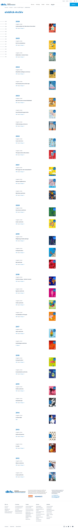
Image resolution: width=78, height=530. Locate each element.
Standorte (6, 507)
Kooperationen (28, 519)
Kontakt (67, 1)
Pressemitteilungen (50, 506)
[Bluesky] (68, 526)
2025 (8, 23)
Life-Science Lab (38, 519)
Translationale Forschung (29, 510)
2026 (8, 21)
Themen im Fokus (49, 513)
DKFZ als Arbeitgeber (39, 507)
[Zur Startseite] (8, 4)
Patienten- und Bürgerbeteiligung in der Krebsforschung (29, 513)
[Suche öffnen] (76, 1)
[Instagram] (64, 526)
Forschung (17, 504)
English (64, 1)
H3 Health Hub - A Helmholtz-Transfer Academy (29, 516)
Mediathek (48, 518)
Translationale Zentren (18, 513)
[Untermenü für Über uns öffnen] (32, 4)
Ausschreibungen (49, 511)
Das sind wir (6, 506)
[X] (70, 526)
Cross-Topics (17, 509)
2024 (8, 26)
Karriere (37, 504)
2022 (8, 31)
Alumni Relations (38, 521)
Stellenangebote (38, 506)
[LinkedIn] (66, 526)
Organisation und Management (7, 510)
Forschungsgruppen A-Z (18, 507)
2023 (8, 29)
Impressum (6, 526)
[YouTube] (72, 526)
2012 (8, 56)
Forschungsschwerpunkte (19, 506)
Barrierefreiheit (18, 526)
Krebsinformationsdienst (29, 509)
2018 (8, 41)
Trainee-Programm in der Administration (40, 512)
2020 (8, 36)
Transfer (27, 504)
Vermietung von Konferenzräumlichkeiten (50, 510)
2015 (8, 49)
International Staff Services (40, 514)
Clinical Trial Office (28, 507)
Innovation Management (29, 506)
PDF (17, 28)
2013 (8, 54)
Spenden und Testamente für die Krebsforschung (9, 512)
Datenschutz (12, 526)
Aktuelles (48, 504)
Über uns (6, 504)
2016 (8, 46)
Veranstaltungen (49, 507)
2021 (8, 34)
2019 (8, 39)
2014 (8, 51)
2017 (8, 44)
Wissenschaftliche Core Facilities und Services (18, 511)
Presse (71, 1)
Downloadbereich (49, 517)
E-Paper (21, 28)
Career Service (38, 515)
